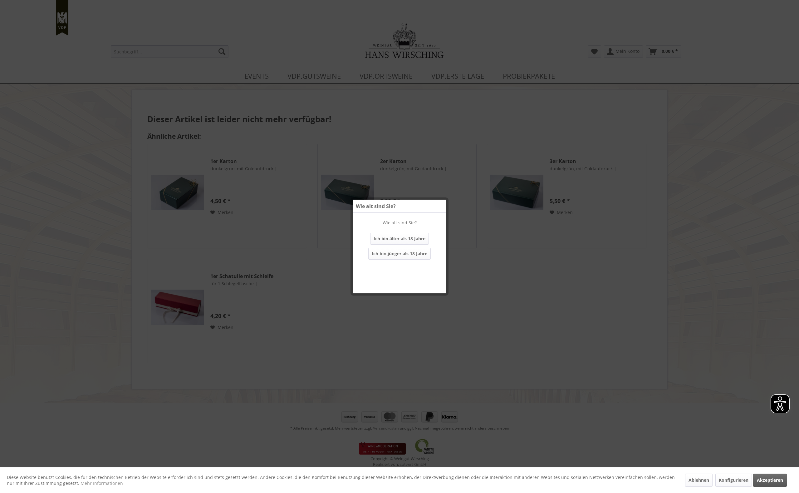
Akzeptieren (770, 480)
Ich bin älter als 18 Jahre (399, 239)
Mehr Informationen (102, 483)
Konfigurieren (733, 480)
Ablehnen (699, 480)
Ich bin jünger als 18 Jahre (399, 253)
